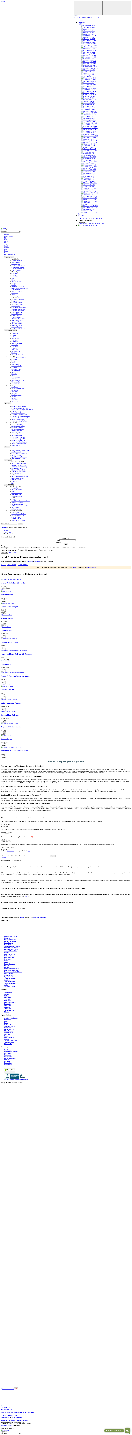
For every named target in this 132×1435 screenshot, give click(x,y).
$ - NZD (92, 39)
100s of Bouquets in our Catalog (20, 471)
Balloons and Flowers (17, 299)
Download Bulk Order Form (19, 408)
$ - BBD (92, 52)
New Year (14, 374)
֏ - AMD (93, 43)
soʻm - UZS (93, 196)
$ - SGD (92, 173)
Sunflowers (14, 293)
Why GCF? (8, 460)
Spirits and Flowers (16, 322)
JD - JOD (93, 104)
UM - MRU (94, 134)
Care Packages (15, 306)
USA (5, 239)
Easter (13, 362)
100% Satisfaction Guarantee (19, 506)
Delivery (7, 447)
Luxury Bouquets (16, 281)
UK (5, 238)
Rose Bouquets (15, 289)
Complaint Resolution (17, 427)
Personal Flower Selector (18, 465)
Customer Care (9, 484)
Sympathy (14, 348)
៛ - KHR (92, 109)
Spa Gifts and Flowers (17, 320)
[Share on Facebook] (7, 1389)
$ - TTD (92, 186)
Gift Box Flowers (16, 315)
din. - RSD (93, 165)
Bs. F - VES (93, 198)
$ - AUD (93, 34)
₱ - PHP (92, 155)
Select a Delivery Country (18, 458)
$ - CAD (92, 27)
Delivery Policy (15, 517)
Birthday (13, 337)
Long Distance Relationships (19, 476)
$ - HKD (93, 35)
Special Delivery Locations (19, 457)
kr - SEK (92, 171)
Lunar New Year (16, 369)
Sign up (53, 856)
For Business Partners (17, 388)
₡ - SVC (92, 178)
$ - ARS (92, 48)
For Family (14, 391)
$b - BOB (93, 60)
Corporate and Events (17, 310)
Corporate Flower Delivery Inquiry (21, 418)
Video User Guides (16, 496)
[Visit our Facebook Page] (69, 1402)
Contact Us (14, 488)
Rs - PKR (93, 157)
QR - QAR (93, 162)
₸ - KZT (92, 116)
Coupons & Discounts (17, 468)
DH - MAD (93, 123)
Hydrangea (14, 277)
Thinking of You (16, 351)
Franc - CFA (94, 68)
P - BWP (93, 63)
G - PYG (92, 160)
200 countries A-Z (9, 254)
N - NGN (93, 144)
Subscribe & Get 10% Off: (8, 856)
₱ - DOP (93, 79)
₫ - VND (93, 199)
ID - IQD (93, 99)
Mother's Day (15, 372)
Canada (6, 247)
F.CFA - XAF (94, 202)
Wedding (14, 353)
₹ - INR (92, 98)
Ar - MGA (93, 126)
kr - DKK (93, 78)
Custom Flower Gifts (17, 312)
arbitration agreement (39, 917)
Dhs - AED (93, 40)
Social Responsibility (17, 504)
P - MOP (93, 132)
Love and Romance (17, 343)
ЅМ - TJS (92, 181)
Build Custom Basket (17, 267)
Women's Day (15, 383)
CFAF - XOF (94, 206)
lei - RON (93, 163)
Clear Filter (12, 552)
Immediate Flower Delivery (19, 467)
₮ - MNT (93, 131)
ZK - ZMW (93, 212)
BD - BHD (93, 55)
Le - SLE (92, 175)
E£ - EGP (93, 81)
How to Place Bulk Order (18, 437)
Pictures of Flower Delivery (19, 470)
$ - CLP (92, 71)
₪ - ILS (91, 32)
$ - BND (93, 58)
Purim (13, 375)
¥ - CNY (93, 73)
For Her (13, 396)
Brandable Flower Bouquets (19, 414)
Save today (5, 684)
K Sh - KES (93, 106)
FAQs (13, 491)
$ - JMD (92, 103)
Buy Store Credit (16, 411)
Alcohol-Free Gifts (16, 260)
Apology (14, 335)
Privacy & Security (16, 489)
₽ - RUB (93, 29)
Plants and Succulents (17, 286)
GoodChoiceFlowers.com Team (20, 501)
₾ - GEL (92, 86)
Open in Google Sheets (97, 223)
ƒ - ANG (94, 45)
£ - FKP (93, 84)
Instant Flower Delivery (18, 413)
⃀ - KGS (92, 108)
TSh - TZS (93, 190)
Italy (5, 249)
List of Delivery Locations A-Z (20, 450)
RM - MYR (93, 139)
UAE (5, 252)
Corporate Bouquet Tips (18, 440)
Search (20, 523)
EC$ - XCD (94, 204)
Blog (12, 483)
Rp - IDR (92, 96)
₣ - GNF (92, 89)
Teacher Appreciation (17, 380)
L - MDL (93, 124)
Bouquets (14, 301)
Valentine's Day (15, 382)
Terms (22, 917)
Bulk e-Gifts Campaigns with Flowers (22, 409)
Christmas (14, 359)
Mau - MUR (94, 136)
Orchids (13, 283)
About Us (14, 499)
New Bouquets (15, 264)
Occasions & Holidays (11, 330)
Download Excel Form (84, 223)
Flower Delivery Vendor (18, 419)
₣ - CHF (92, 70)
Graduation (14, 341)
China (6, 243)
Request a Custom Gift (17, 268)
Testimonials (15, 507)
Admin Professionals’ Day (18, 358)
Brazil (6, 246)
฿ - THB (92, 179)
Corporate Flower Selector (18, 406)
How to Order (15, 512)
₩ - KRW (93, 111)
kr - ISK (91, 101)
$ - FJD (91, 83)
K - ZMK (91, 211)
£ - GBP (92, 31)
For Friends (14, 393)
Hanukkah (14, 367)
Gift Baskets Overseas (7, 1425)
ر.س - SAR (93, 166)
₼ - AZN (93, 50)
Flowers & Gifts (9, 257)
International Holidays (17, 478)
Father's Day (15, 364)
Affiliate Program (16, 509)
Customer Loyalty (16, 424)
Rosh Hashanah (15, 377)
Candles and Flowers (17, 304)
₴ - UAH (93, 191)
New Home (14, 346)
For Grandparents (16, 395)
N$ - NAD (93, 142)
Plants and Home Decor (18, 319)
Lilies (13, 280)
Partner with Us (15, 445)
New (2, 589)
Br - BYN (93, 65)
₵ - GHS (93, 88)
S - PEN (92, 152)
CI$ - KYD (93, 114)
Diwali (13, 361)
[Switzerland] (5, 228)
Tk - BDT (93, 54)
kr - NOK (93, 147)
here (74, 567)
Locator (6, 234)
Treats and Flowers (16, 325)
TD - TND (93, 183)
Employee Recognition (18, 426)
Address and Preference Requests (20, 416)
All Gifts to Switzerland (18, 265)
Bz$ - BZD (93, 66)
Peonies (13, 285)
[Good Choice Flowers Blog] (14, 1402)
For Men (13, 398)
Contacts (3, 857)
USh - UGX (94, 193)
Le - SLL (92, 176)
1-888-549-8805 (80, 17)
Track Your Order (16, 494)
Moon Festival (15, 370)
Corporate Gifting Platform (19, 421)
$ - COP (92, 75)
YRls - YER (93, 207)
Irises (12, 278)
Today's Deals (15, 262)
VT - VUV (93, 201)
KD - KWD (94, 113)
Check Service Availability (19, 453)
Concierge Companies (17, 432)
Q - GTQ (93, 91)
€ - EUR (92, 25)
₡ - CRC (93, 76)
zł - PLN (92, 158)
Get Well (14, 340)
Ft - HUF (93, 94)
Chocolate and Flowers (18, 309)
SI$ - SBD (93, 168)
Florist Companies (16, 430)
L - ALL (92, 42)
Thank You (14, 349)
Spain (6, 251)
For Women (14, 401)
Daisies (13, 275)
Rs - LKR (93, 120)
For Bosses (14, 387)
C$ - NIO (92, 145)
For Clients (14, 390)
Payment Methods (16, 493)
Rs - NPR (93, 149)
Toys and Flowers (16, 323)
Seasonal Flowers (16, 291)
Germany (7, 241)
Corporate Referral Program (19, 442)
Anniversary (14, 333)
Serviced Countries (16, 455)
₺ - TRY (92, 185)
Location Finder (16, 518)
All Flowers (14, 296)
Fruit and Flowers (16, 314)
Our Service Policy (16, 452)
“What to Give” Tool (17, 354)
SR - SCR (93, 170)
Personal (30, 561)
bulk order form (91, 567)
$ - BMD (93, 57)
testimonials (10, 851)
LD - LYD (93, 121)
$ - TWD (93, 188)
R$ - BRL (93, 62)
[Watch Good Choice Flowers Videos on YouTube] (41, 1402)
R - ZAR (92, 209)
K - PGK (93, 153)
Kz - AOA (93, 47)
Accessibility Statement (8, 1420)
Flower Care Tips (16, 479)
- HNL (92, 93)
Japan (6, 244)
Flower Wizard (8, 236)
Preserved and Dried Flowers (19, 288)
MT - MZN (93, 141)
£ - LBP (92, 118)
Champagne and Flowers (18, 307)
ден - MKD (94, 128)
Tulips (13, 294)
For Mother (14, 400)
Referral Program (16, 473)
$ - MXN (93, 137)
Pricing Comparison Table (18, 443)
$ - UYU (93, 194)
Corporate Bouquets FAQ (18, 439)
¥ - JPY (91, 37)
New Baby (14, 345)
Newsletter (14, 481)
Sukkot (13, 379)
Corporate (7, 403)
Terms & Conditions (17, 502)
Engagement (15, 338)
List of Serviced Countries (18, 520)
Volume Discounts (16, 435)
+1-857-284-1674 (94, 17)
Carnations (14, 273)
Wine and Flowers (16, 327)
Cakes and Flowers (16, 302)
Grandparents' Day (16, 366)
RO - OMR (93, 150)
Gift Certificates (15, 270)
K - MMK (94, 129)
